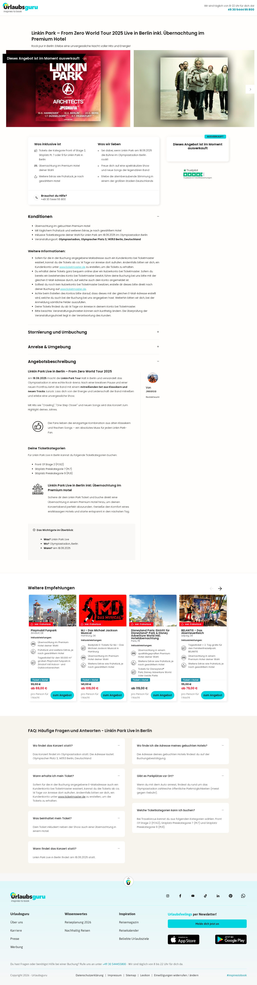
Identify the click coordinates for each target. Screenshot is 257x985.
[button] (68, 88)
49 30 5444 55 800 (241, 10)
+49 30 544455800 (115, 964)
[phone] (37, 197)
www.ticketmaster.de (72, 267)
